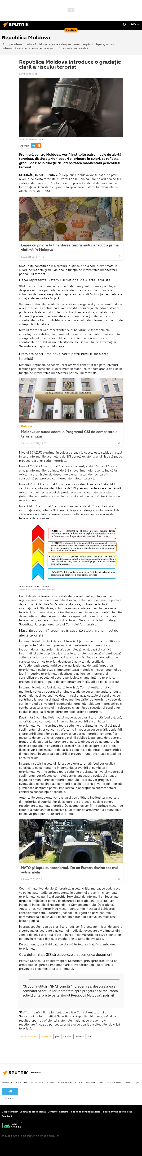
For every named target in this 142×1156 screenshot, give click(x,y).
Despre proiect (10, 1111)
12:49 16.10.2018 (28, 73)
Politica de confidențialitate (85, 1111)
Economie (37, 1082)
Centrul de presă (29, 1111)
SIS (89, 1036)
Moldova (80, 1036)
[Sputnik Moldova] (17, 27)
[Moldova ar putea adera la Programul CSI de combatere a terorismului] (71, 400)
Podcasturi (114, 1082)
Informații (67, 1036)
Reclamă (63, 1111)
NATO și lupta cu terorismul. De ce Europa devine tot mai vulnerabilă (69, 869)
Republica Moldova (29, 1036)
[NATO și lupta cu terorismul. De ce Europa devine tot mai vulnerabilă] (71, 841)
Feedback (7, 1116)
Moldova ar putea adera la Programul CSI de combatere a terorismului (69, 433)
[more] (119, 256)
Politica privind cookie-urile (117, 1111)
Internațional (95, 1082)
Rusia (78, 1082)
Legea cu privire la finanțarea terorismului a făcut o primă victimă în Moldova (70, 247)
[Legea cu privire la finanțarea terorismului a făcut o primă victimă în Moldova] (71, 219)
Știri (57, 1036)
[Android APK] (12, 1126)
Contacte (53, 1111)
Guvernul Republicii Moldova (41, 589)
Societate (46, 1036)
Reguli (42, 1111)
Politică (26, 426)
